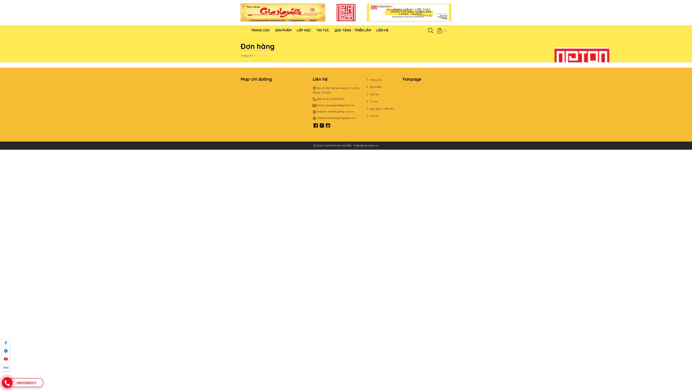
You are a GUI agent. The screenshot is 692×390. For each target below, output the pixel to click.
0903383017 (26, 383)
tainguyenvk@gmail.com (340, 105)
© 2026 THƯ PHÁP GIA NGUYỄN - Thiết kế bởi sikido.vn (346, 145)
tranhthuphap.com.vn (341, 111)
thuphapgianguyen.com (341, 118)
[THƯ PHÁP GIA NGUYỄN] (283, 12)
